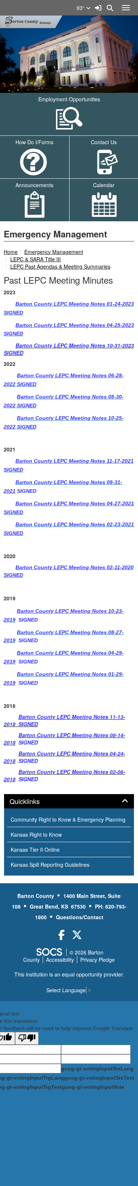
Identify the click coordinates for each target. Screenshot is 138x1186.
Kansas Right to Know (36, 834)
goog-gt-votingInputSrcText (99, 1078)
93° (81, 7)
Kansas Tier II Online (35, 849)
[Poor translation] (27, 1038)
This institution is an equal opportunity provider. (69, 974)
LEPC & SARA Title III (35, 259)
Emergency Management (53, 251)
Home (11, 251)
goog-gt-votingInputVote (93, 1087)
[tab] (69, 801)
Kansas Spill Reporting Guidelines (50, 864)
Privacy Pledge (97, 959)
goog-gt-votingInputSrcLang (97, 1069)
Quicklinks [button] (33, 801)
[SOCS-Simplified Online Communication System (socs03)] (49, 952)
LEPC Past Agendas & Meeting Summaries (60, 266)
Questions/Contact (79, 917)
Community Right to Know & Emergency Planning (68, 819)
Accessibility (60, 959)
